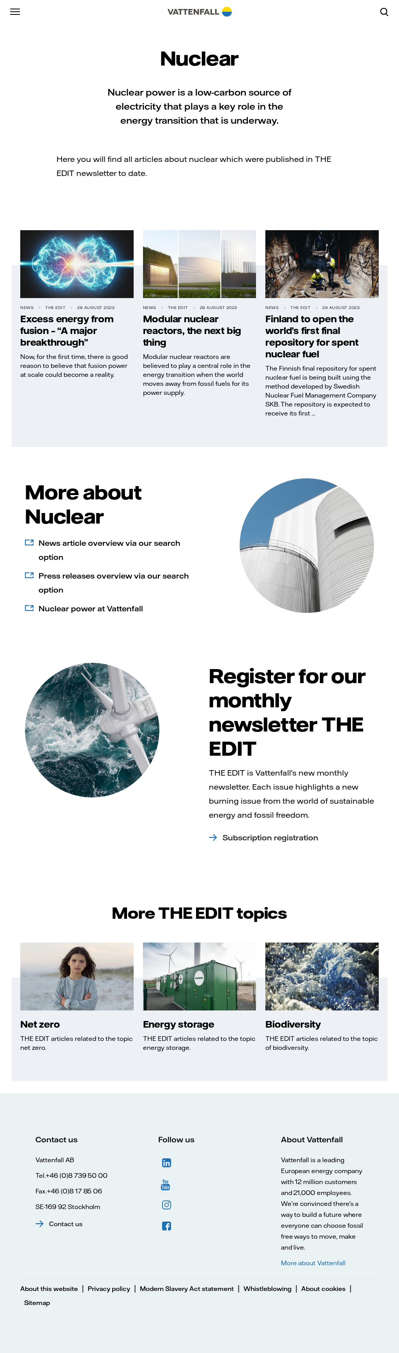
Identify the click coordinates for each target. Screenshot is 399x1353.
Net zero (40, 1024)
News (27, 307)
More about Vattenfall (313, 1263)
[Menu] (15, 12)
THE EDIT (55, 307)
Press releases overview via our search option (114, 583)
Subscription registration (270, 837)
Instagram (166, 1205)
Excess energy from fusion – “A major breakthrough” (66, 330)
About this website (49, 1289)
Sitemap (37, 1303)
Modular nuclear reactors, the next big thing (192, 330)
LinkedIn (166, 1163)
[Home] (200, 11)
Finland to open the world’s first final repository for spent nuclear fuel (311, 336)
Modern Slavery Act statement (187, 1289)
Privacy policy (109, 1289)
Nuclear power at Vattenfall (91, 608)
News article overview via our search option (109, 550)
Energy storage (178, 1024)
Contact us (66, 1224)
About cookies (323, 1289)
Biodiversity (293, 1024)
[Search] (387, 11)
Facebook (166, 1226)
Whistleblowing (267, 1289)
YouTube (166, 1184)
